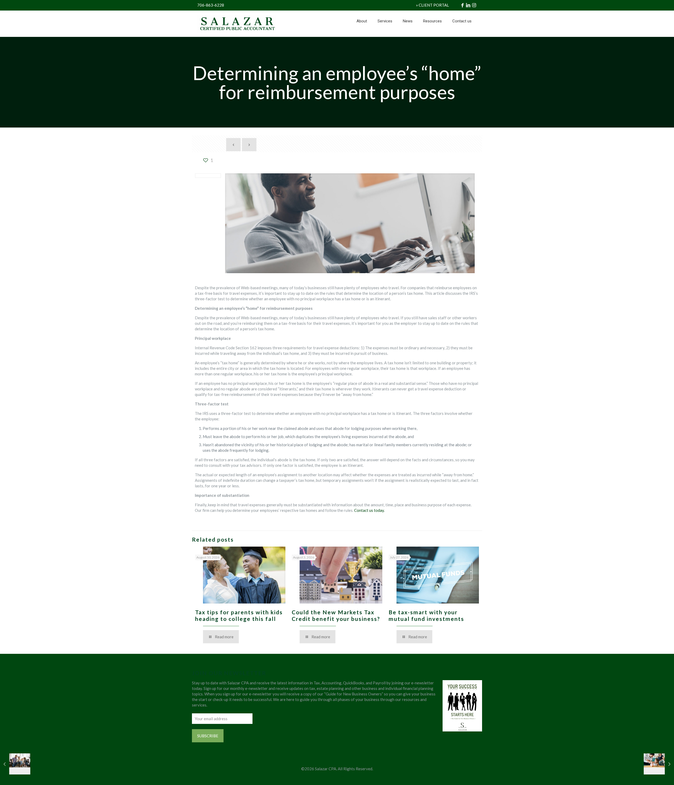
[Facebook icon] (332, 776)
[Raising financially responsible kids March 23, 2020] (659, 763)
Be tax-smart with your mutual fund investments (426, 615)
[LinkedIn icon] (337, 776)
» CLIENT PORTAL (432, 5)
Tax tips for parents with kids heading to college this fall (239, 615)
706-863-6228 (210, 5)
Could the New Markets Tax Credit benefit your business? (336, 615)
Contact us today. (369, 510)
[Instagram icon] (343, 776)
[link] (385, 34)
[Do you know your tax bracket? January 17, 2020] (15, 763)
